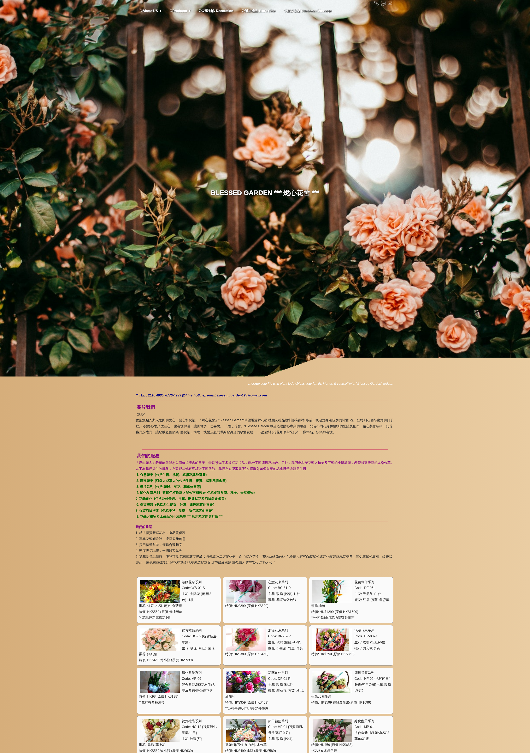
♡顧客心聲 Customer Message (307, 11)
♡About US (149, 11)
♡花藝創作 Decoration (216, 11)
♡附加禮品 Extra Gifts (258, 11)
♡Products (178, 11)
